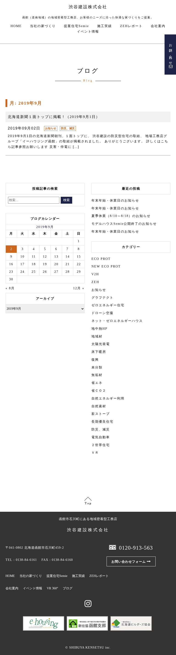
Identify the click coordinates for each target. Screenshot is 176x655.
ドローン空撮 (102, 313)
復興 (95, 359)
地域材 (96, 336)
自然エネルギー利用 (107, 398)
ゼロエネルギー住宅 (107, 305)
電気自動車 (100, 437)
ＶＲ (95, 452)
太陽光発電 (100, 344)
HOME (16, 26)
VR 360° (52, 588)
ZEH (95, 282)
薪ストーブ (100, 414)
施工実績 (104, 26)
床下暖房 (98, 352)
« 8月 (10, 288)
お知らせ (50, 128)
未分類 (96, 367)
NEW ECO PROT (106, 266)
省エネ (96, 383)
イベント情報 (88, 31)
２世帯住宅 (100, 445)
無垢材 (96, 375)
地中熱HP (99, 328)
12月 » (78, 288)
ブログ (67, 588)
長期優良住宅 (102, 421)
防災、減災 (68, 128)
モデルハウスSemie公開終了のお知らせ (124, 223)
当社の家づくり (43, 26)
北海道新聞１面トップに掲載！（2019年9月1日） (54, 117)
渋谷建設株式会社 (88, 7)
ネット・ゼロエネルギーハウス (117, 321)
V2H (95, 274)
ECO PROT (101, 259)
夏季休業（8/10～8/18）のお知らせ (121, 216)
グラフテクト (102, 297)
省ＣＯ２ (98, 390)
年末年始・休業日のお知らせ (115, 200)
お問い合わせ (170, 52)
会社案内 (158, 26)
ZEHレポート (131, 26)
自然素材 (98, 406)
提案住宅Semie (76, 26)
